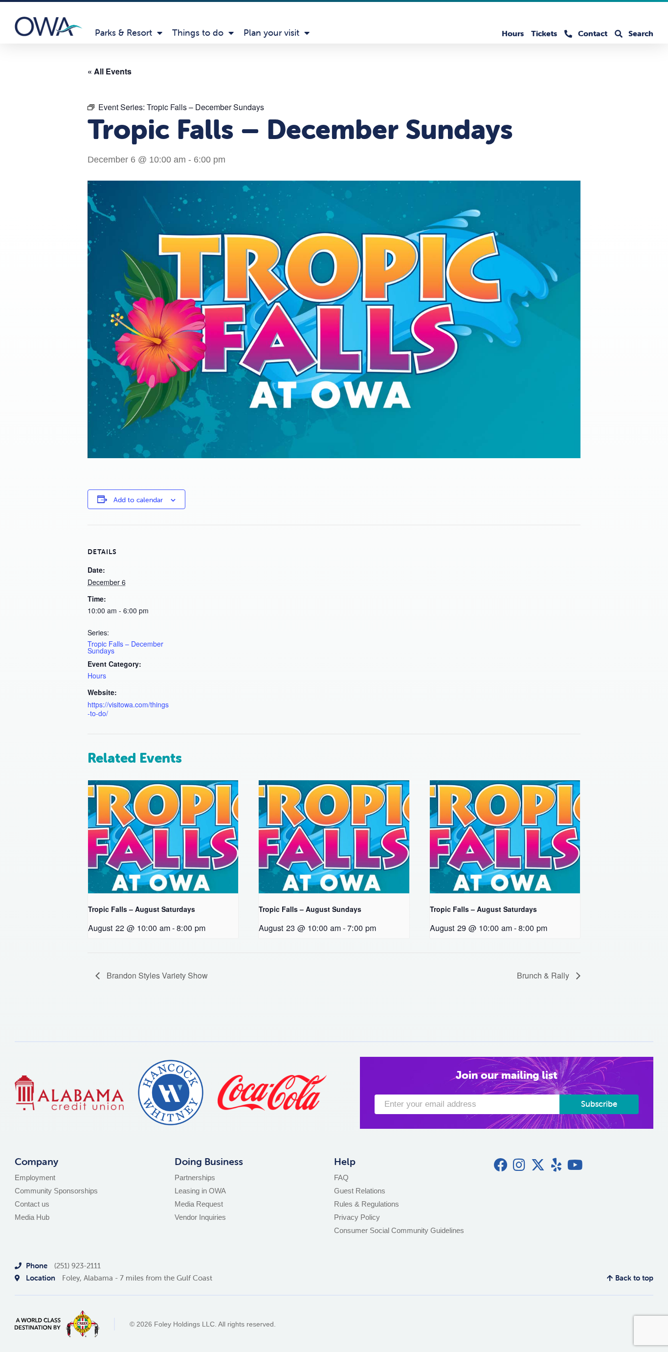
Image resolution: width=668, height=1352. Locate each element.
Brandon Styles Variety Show (156, 975)
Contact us (32, 1204)
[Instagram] (519, 1165)
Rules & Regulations (366, 1204)
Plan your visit (271, 32)
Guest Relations (359, 1191)
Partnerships (195, 1177)
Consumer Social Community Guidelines (399, 1230)
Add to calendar (138, 499)
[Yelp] (556, 1165)
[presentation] (163, 836)
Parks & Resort (123, 32)
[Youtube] (575, 1165)
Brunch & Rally (544, 975)
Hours (97, 675)
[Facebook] (501, 1165)
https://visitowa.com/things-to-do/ (128, 709)
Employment (35, 1177)
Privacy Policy (357, 1217)
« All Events (110, 71)
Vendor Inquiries (200, 1217)
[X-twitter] (538, 1165)
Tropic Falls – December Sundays (125, 647)
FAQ (341, 1177)
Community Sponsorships (56, 1191)
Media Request (199, 1204)
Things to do (197, 32)
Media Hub (32, 1217)
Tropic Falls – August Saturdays (141, 909)
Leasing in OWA (200, 1191)
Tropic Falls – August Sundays (310, 909)
